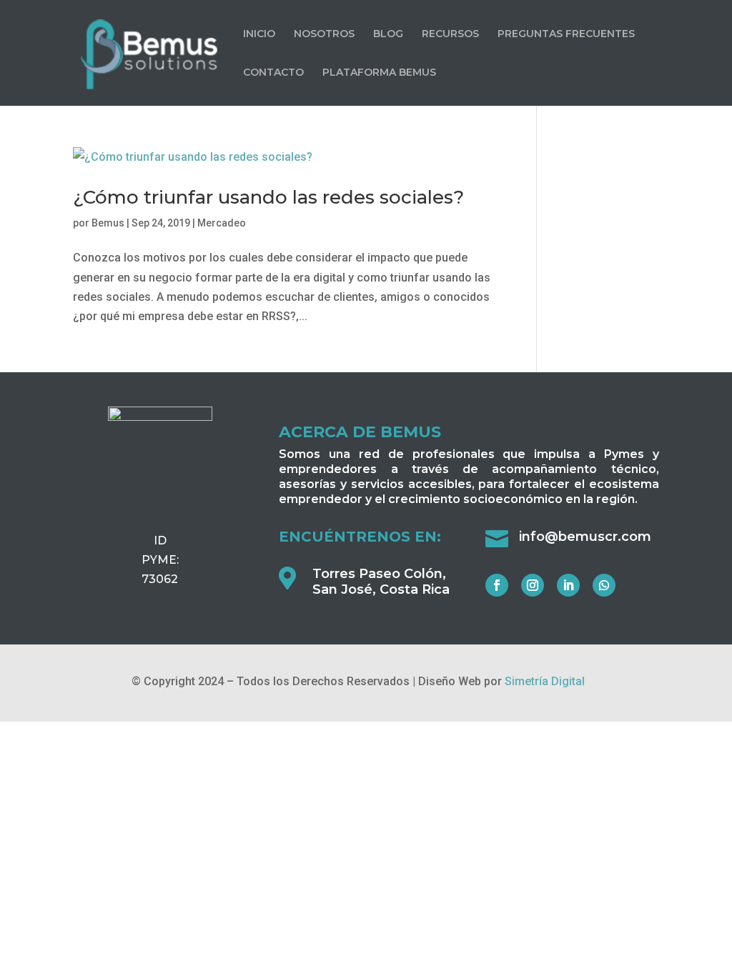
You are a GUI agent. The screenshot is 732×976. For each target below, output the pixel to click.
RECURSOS (450, 34)
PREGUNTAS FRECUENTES (566, 34)
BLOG (388, 34)
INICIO (259, 34)
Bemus (108, 223)
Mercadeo (221, 223)
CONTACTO (273, 73)
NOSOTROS (324, 34)
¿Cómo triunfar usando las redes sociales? (268, 197)
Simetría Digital (545, 681)
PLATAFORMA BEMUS (379, 73)
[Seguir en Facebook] (496, 585)
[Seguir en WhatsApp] (604, 585)
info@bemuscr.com (585, 536)
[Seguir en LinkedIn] (568, 585)
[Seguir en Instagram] (532, 585)
